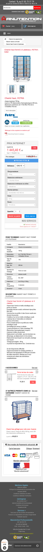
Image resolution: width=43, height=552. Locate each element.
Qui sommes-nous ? (22, 501)
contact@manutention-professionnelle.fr (21, 533)
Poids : (10, 196)
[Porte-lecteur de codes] (10, 377)
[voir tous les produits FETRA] (11, 115)
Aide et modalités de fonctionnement (22, 503)
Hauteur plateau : (13, 190)
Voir (33, 382)
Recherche (37, 8)
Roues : (10, 202)
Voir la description (10, 110)
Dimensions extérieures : (15, 177)
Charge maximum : (13, 171)
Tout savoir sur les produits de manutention (22, 512)
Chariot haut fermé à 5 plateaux (16, 134)
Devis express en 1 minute (28, 226)
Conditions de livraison (22, 505)
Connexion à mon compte (18, 11)
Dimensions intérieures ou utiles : (18, 184)
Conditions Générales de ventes (22, 493)
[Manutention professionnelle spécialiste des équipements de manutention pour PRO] (21, 19)
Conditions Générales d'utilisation (22, 496)
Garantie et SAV (22, 507)
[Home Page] (5, 39)
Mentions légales (22, 487)
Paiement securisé (22, 517)
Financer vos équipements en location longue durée (22, 514)
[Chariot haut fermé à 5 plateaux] (11, 89)
